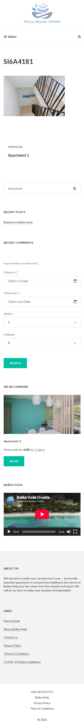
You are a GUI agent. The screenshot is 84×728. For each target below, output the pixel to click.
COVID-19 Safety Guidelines (22, 662)
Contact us (11, 637)
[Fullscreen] (75, 532)
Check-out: (12, 293)
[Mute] (69, 532)
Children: (9, 334)
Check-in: (11, 272)
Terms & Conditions (16, 653)
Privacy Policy (12, 645)
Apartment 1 (12, 441)
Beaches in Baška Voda (18, 222)
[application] (42, 514)
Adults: (8, 313)
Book (14, 461)
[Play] (9, 532)
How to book (12, 621)
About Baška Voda (15, 629)
